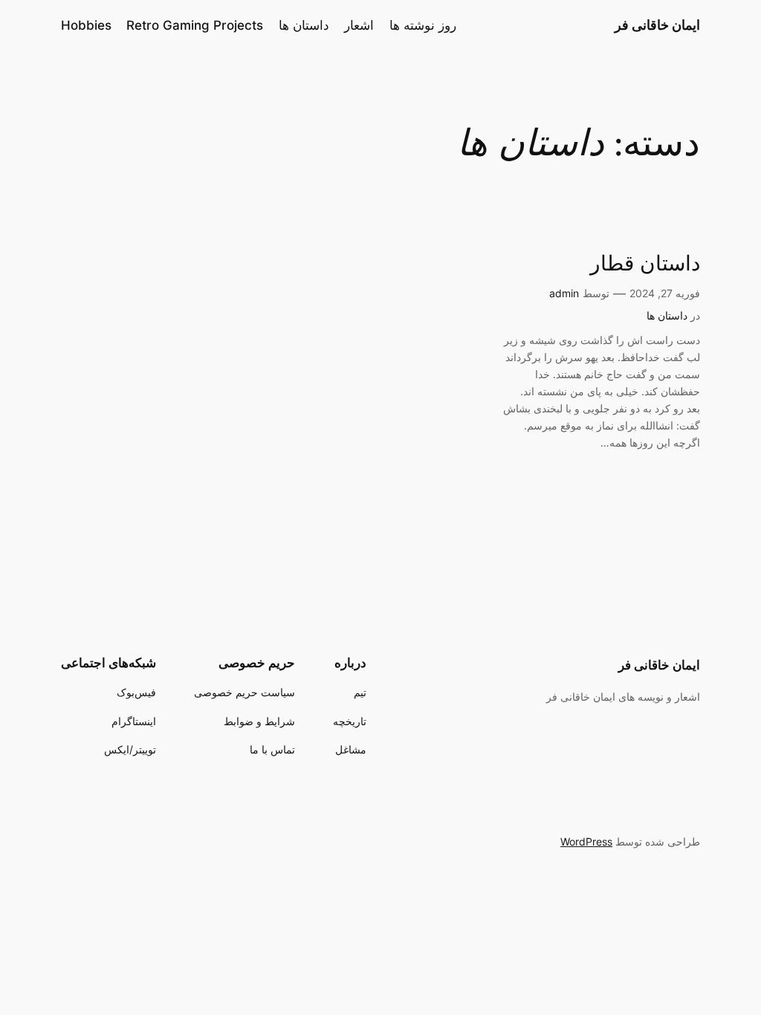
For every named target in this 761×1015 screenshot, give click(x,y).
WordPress (586, 841)
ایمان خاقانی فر (657, 25)
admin (564, 293)
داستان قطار (645, 264)
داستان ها (667, 315)
